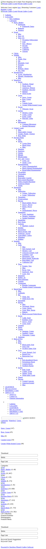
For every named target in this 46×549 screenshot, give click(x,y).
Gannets (21, 281)
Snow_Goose (26, 97)
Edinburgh (21, 24)
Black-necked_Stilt (24, 231)
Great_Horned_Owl (29, 352)
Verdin (20, 185)
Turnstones (21, 197)
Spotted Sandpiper (28, 218)
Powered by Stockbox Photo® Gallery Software (17, 547)
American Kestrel (28, 383)
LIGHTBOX (13, 408)
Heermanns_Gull (28, 256)
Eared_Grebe (26, 116)
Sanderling (21, 220)
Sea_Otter (21, 70)
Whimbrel (21, 237)
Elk (19, 61)
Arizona (25, 51)
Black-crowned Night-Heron (32, 314)
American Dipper (24, 184)
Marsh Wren (26, 145)
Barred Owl (26, 354)
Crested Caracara (28, 381)
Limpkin (21, 325)
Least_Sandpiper (28, 214)
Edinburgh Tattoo (28, 26)
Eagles (20, 368)
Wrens (20, 141)
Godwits (21, 224)
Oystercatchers (23, 199)
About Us (12, 394)
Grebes (20, 111)
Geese (20, 95)
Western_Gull (27, 251)
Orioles (20, 153)
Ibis (19, 295)
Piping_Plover (27, 207)
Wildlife (16, 55)
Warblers (21, 149)
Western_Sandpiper (28, 216)
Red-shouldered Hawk (30, 360)
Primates (21, 65)
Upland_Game (19, 128)
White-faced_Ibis (28, 299)
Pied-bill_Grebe (27, 118)
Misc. (20, 57)
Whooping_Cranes (28, 335)
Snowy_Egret (27, 322)
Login (39, 7)
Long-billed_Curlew (25, 235)
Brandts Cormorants (29, 285)
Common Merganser (29, 124)
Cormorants (22, 283)
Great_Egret (26, 324)
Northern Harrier (28, 366)
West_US (21, 38)
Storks (20, 327)
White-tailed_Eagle (28, 375)
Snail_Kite (25, 347)
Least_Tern (26, 274)
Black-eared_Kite (28, 345)
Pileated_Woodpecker (25, 76)
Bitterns (24, 312)
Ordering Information (16, 398)
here (19, 7)
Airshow (21, 30)
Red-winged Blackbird (25, 180)
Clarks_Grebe (27, 115)
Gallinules (21, 293)
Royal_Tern (26, 270)
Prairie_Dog (22, 59)
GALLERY (13, 406)
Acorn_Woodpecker (25, 74)
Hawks (20, 358)
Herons (20, 302)
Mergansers (22, 122)
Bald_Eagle (26, 370)
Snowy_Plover (27, 205)
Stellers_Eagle (27, 373)
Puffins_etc (22, 277)
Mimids (20, 155)
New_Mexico (27, 44)
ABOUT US (13, 413)
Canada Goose (27, 103)
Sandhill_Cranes (27, 333)
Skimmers (21, 276)
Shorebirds (17, 187)
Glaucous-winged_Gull (30, 253)
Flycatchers (22, 172)
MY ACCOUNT (15, 410)
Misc (19, 34)
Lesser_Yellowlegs (28, 195)
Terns (20, 264)
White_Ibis (26, 297)
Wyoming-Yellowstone (30, 40)
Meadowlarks (22, 157)
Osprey (20, 377)
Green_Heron (27, 308)
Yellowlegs (21, 191)
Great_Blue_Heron (28, 310)
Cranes (20, 329)
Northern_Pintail (27, 84)
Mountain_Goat (23, 63)
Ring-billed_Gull (28, 260)
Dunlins (20, 228)
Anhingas (21, 337)
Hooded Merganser (28, 126)
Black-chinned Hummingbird (32, 168)
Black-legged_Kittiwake (30, 258)
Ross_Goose (26, 99)
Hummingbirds (23, 164)
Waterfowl (17, 80)
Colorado (25, 47)
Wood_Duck (26, 86)
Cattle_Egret (26, 318)
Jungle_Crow (26, 162)
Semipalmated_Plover (29, 210)
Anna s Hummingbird (29, 166)
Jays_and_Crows (24, 159)
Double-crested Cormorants (31, 287)
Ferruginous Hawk (28, 362)
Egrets (20, 316)
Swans (20, 107)
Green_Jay (26, 161)
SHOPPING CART (16, 411)
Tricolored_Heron (28, 306)
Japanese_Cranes (28, 331)
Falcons (20, 379)
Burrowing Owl (27, 356)
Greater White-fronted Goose (32, 105)
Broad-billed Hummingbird (31, 170)
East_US (21, 36)
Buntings (21, 176)
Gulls (20, 245)
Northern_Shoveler (28, 90)
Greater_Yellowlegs (29, 193)
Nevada (24, 46)
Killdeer (20, 239)
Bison (20, 67)
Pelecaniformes (23, 279)
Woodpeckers (18, 72)
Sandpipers (21, 212)
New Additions (14, 19)
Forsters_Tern (27, 266)
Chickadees (22, 174)
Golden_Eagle (27, 371)
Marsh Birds (18, 289)
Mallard (24, 92)
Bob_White (22, 136)
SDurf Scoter (26, 93)
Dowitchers (22, 230)
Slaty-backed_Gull (28, 249)
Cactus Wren (26, 143)
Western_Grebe (27, 113)
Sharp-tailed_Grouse (25, 132)
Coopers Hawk (27, 364)
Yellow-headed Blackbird (26, 182)
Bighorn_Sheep (23, 69)
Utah (24, 42)
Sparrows (21, 151)
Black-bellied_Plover (29, 203)
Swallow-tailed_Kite (29, 348)
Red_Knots (22, 222)
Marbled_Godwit (28, 226)
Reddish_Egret (27, 320)
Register (4, 9)
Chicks (16, 53)
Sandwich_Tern (27, 272)
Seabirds (16, 241)
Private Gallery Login (25, 4)
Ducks (20, 82)
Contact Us (13, 396)
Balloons (21, 28)
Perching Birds (19, 138)
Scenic (16, 32)
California (25, 49)
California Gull (27, 262)
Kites (20, 343)
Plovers (20, 201)
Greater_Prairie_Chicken (26, 134)
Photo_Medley (19, 23)
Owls (20, 350)
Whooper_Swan (27, 109)
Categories (13, 21)
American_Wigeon (28, 88)
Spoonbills (21, 300)
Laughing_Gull (27, 254)
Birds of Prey (18, 339)
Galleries (12, 404)
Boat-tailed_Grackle (25, 178)
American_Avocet (24, 233)
